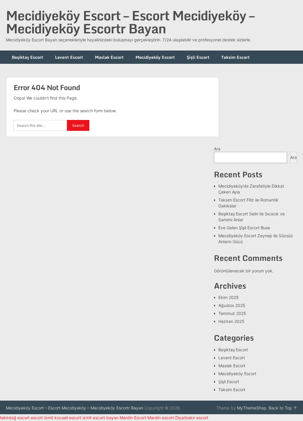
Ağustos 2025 (231, 305)
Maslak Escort (109, 57)
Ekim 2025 (228, 297)
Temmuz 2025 (232, 313)
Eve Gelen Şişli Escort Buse (244, 227)
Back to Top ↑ (283, 407)
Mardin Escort (133, 417)
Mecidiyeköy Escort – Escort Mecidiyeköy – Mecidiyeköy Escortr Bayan (130, 22)
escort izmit (42, 417)
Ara (217, 148)
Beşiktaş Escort (27, 57)
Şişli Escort (198, 57)
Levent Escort (69, 57)
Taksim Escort (235, 57)
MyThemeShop (251, 407)
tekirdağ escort (15, 417)
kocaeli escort (67, 417)
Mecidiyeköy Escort (155, 57)
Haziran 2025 (231, 321)
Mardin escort (160, 417)
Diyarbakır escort (191, 417)
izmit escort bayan (100, 417)
